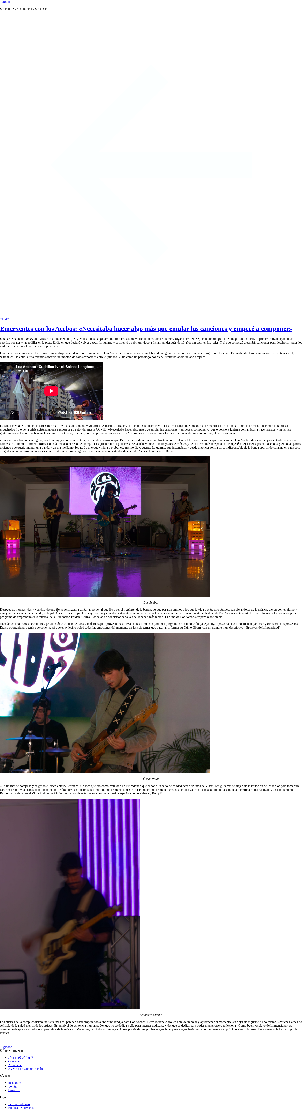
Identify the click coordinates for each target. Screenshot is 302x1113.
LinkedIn (14, 1090)
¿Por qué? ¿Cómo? (20, 1057)
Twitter (12, 1086)
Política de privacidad (22, 1108)
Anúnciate (15, 1065)
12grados (6, 1)
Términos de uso (19, 1104)
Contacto (14, 1061)
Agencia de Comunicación (25, 1068)
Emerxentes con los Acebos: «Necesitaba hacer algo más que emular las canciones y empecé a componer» (146, 328)
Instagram (14, 1082)
